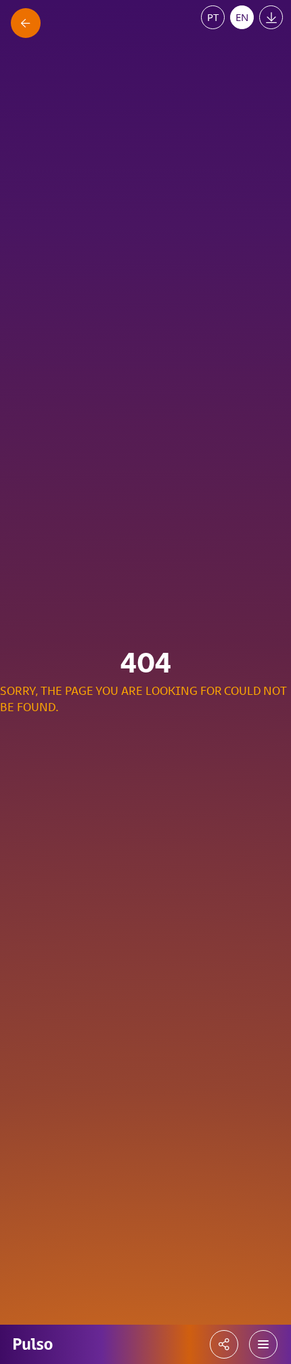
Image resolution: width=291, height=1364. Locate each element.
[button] (263, 1344)
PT (213, 17)
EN (242, 17)
